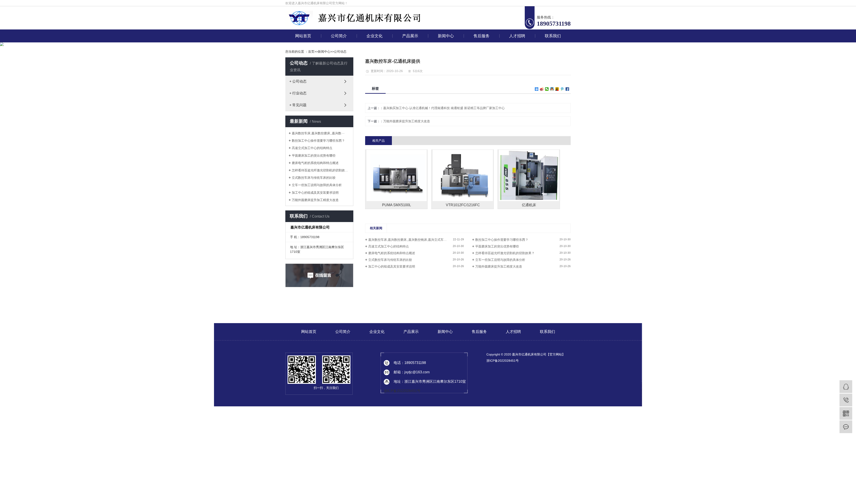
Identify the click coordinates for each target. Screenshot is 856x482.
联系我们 (553, 36)
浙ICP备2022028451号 (402, 391)
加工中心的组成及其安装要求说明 (315, 192)
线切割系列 (409, 129)
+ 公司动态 (298, 81)
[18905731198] (846, 400)
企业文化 (374, 36)
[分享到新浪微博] (542, 89)
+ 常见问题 (298, 105)
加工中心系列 (409, 47)
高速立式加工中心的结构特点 (312, 148)
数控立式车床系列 (409, 68)
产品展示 (410, 36)
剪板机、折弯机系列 (409, 109)
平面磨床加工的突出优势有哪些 (313, 155)
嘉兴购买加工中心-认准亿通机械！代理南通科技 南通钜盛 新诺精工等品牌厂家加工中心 (444, 108)
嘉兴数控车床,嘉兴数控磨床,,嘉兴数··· (318, 133)
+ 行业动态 (298, 93)
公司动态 (445, 47)
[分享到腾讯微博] (562, 89)
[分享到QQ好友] (552, 89)
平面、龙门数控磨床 (409, 88)
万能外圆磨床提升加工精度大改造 (315, 200)
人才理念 (516, 47)
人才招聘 (517, 36)
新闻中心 (446, 36)
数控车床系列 (409, 57)
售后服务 (481, 36)
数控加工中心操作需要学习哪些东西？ (318, 140)
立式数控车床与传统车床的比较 (313, 177)
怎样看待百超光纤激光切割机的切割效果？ (505, 253)
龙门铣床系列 (409, 78)
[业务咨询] (846, 386)
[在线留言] (846, 426)
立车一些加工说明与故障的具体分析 (317, 185)
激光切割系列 (409, 98)
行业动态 (445, 57)
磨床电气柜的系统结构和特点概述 (315, 163)
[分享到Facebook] (567, 89)
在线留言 (552, 47)
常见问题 (445, 68)
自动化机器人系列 (409, 139)
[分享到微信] (547, 89)
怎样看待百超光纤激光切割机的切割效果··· (321, 170)
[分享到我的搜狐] (557, 89)
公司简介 (339, 36)
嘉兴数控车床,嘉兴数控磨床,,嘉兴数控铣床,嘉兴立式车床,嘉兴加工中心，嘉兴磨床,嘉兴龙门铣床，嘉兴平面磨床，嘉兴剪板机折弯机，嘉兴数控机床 (416, 239)
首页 (311, 51)
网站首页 (303, 36)
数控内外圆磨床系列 (409, 119)
